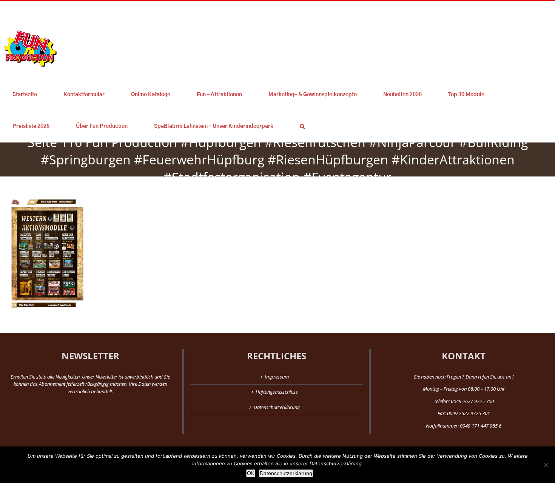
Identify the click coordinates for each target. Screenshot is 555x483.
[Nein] (545, 465)
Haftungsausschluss (277, 391)
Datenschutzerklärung (277, 407)
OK (250, 473)
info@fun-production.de (117, 9)
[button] (302, 126)
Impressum (277, 376)
